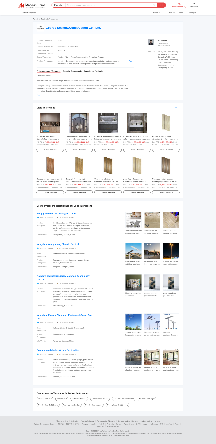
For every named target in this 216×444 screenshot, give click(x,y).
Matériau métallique (147, 399)
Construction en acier (93, 405)
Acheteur (156, 13)
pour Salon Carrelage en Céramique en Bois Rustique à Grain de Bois (135, 181)
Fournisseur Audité (67, 218)
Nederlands (154, 424)
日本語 (77, 424)
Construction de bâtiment (48, 405)
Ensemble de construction (124, 399)
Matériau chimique (79, 399)
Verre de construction (71, 405)
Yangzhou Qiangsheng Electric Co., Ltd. (58, 244)
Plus (130, 61)
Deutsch (101, 424)
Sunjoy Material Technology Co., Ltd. (56, 213)
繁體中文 (69, 424)
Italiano (119, 424)
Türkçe (177, 424)
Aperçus (157, 421)
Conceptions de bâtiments (117, 405)
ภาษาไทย (169, 424)
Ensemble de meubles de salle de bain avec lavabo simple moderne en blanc (107, 138)
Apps (181, 13)
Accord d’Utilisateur (87, 421)
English (52, 424)
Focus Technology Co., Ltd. (107, 431)
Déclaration (74, 421)
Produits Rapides (146, 421)
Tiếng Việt (100, 426)
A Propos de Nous (62, 421)
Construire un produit (100, 399)
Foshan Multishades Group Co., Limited (58, 350)
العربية (145, 424)
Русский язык (129, 424)
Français (85, 424)
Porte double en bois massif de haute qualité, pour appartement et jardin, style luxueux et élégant (79, 138)
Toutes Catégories (29, 13)
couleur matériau (45, 399)
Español (93, 424)
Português (110, 424)
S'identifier (194, 7)
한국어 (138, 424)
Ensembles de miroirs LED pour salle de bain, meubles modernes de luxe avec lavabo (136, 138)
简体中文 (61, 424)
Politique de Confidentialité (106, 421)
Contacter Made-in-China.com (128, 421)
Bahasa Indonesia (113, 426)
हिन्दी (161, 424)
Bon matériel (62, 399)
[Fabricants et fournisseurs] (31, 5)
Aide (171, 13)
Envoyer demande (50, 150)
